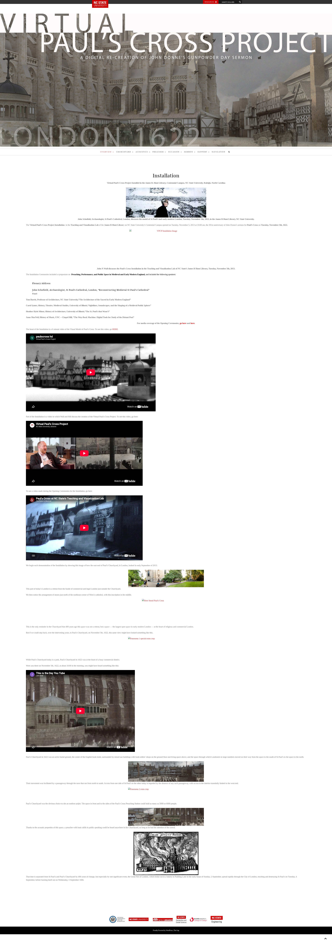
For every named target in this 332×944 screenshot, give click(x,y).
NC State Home (102, 2)
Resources (209, 2)
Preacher (158, 152)
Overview (106, 152)
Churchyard (123, 152)
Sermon (188, 152)
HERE (115, 329)
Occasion (174, 152)
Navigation (218, 152)
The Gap (176, 930)
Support (202, 152)
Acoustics (142, 152)
